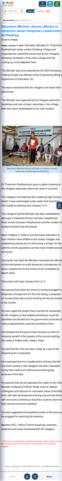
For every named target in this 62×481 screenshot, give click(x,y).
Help (7, 466)
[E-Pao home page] (27, 476)
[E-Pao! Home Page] (8, 4)
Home (17, 20)
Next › (50, 476)
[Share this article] (35, 476)
